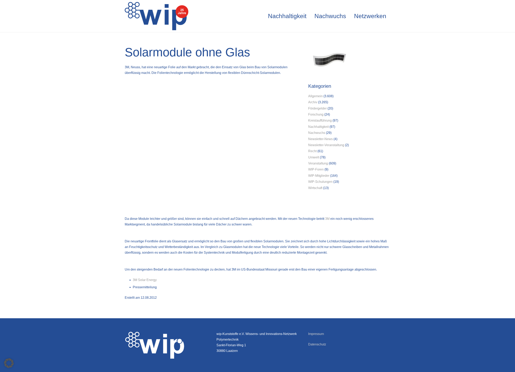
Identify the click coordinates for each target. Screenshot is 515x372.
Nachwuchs (316, 132)
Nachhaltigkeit (318, 126)
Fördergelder (317, 108)
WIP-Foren (316, 169)
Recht (312, 151)
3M (327, 218)
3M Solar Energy (145, 280)
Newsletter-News (320, 139)
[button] (9, 363)
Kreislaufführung (320, 120)
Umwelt (313, 157)
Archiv (312, 102)
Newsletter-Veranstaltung (326, 145)
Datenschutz (317, 344)
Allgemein (315, 96)
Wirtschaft (315, 188)
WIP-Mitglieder (318, 175)
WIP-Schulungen (320, 181)
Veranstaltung (318, 163)
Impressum (316, 334)
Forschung (315, 114)
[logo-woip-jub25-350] (156, 16)
